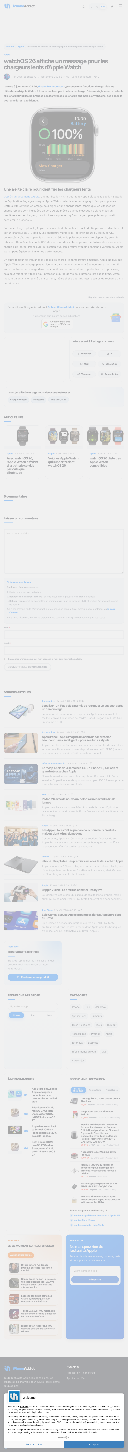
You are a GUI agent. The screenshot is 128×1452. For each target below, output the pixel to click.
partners (24, 1406)
